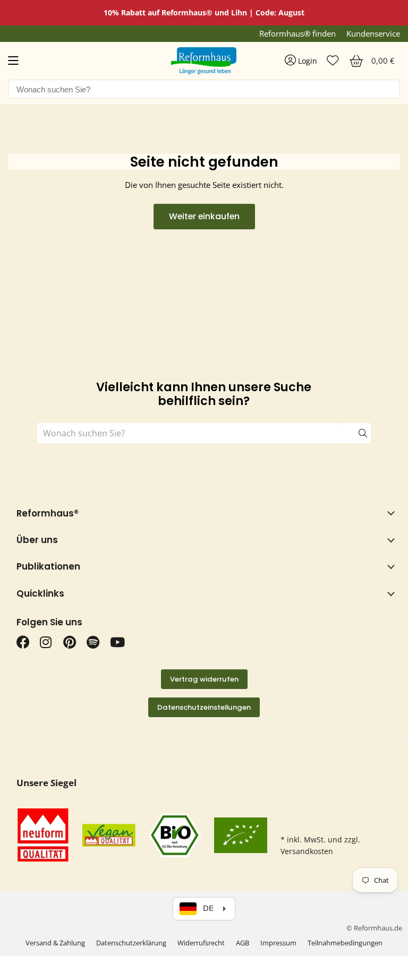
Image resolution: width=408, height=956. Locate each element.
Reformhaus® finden (297, 33)
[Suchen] (356, 433)
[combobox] (204, 89)
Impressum (278, 943)
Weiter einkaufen (204, 216)
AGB (242, 943)
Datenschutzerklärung (131, 943)
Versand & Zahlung (55, 943)
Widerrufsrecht (201, 943)
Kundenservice (373, 33)
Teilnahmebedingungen (345, 943)
